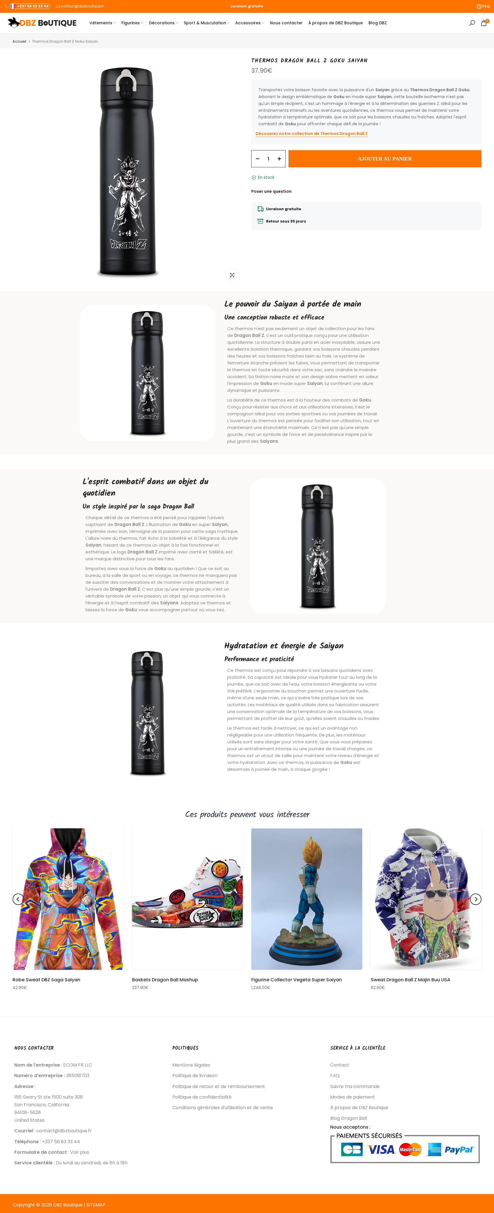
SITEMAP (95, 1205)
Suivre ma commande (355, 1086)
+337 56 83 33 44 (33, 6)
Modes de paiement (352, 1097)
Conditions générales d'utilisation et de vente (222, 1108)
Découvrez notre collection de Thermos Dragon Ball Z (312, 133)
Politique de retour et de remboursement (218, 1086)
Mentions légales (191, 1065)
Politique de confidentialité (202, 1097)
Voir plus (79, 1152)
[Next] (475, 899)
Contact (339, 1065)
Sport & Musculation (205, 23)
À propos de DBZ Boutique (335, 23)
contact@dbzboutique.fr (82, 6)
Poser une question (271, 191)
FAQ (335, 1076)
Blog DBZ (377, 23)
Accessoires (248, 23)
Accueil (19, 41)
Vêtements (100, 23)
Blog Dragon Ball (348, 1118)
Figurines (130, 23)
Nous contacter (286, 23)
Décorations (162, 23)
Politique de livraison (195, 1076)
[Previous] (18, 899)
